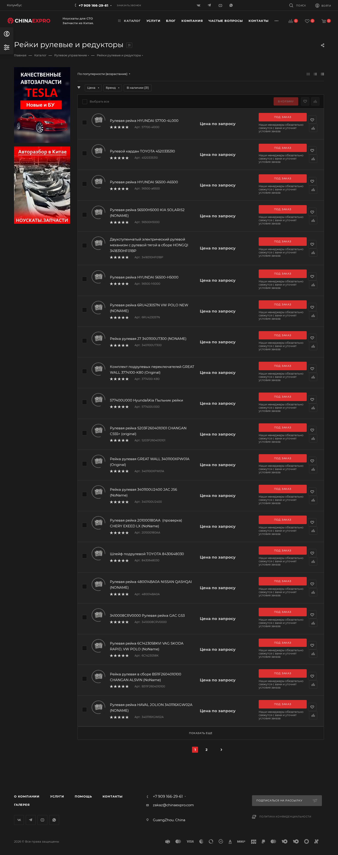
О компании (27, 796)
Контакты (113, 796)
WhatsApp (231, 5)
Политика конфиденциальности (285, 816)
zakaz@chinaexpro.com (173, 805)
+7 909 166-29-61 (93, 5)
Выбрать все (99, 101)
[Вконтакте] (199, 5)
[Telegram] (209, 5)
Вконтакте (19, 820)
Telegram (31, 820)
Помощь (83, 796)
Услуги (57, 796)
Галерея (22, 804)
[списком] (315, 74)
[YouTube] (220, 5)
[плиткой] (308, 74)
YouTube (42, 820)
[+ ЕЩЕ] (277, 21)
